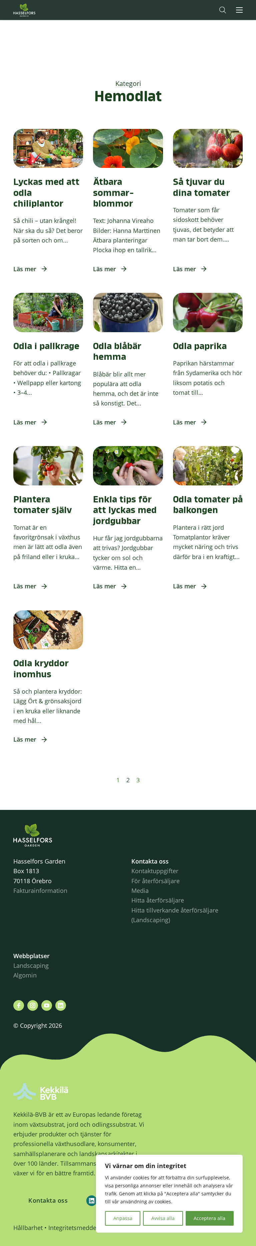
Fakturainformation (40, 891)
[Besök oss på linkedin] (60, 1005)
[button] (222, 10)
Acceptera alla (209, 1218)
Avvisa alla (163, 1218)
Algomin (25, 975)
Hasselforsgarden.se (34, 10)
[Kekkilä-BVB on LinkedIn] (91, 1200)
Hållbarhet (28, 1228)
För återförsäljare (155, 881)
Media (140, 891)
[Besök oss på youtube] (46, 1005)
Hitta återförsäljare (157, 900)
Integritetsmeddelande (80, 1228)
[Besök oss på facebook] (18, 1005)
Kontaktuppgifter (154, 871)
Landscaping (31, 965)
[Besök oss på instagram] (32, 1005)
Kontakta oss (48, 1200)
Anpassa (122, 1218)
